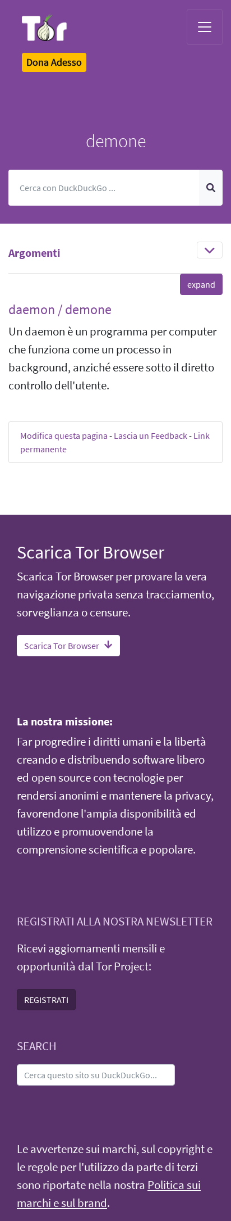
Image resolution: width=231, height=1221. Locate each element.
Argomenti (34, 253)
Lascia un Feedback (150, 435)
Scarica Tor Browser (61, 645)
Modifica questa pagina (64, 435)
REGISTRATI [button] (46, 999)
